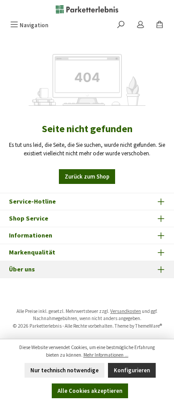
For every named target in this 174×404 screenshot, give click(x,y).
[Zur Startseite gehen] (87, 8)
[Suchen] (121, 25)
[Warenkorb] (160, 25)
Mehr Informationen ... (105, 355)
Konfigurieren (132, 370)
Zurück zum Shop (87, 176)
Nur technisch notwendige (64, 370)
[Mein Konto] (140, 25)
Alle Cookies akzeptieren (90, 390)
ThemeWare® (148, 326)
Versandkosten (125, 311)
